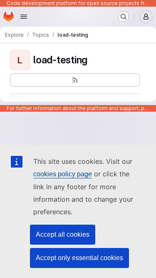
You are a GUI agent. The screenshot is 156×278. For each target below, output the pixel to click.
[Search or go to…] (124, 17)
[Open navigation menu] (23, 16)
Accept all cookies (62, 234)
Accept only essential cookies (79, 257)
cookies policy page (62, 174)
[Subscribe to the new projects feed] (75, 80)
